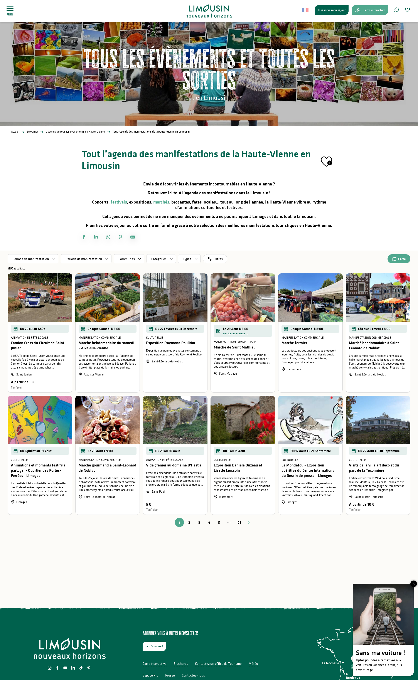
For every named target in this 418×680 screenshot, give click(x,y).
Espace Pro (150, 675)
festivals (119, 202)
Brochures (181, 663)
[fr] (305, 10)
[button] (396, 10)
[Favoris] (408, 10)
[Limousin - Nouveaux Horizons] (209, 10)
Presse (170, 675)
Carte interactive (155, 663)
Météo (253, 663)
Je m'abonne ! (154, 646)
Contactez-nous (193, 675)
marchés (161, 202)
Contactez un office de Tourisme (218, 663)
